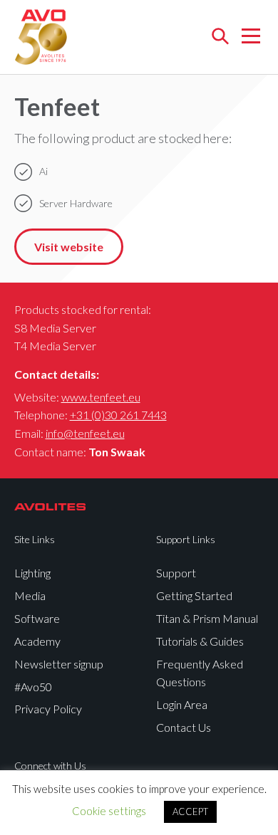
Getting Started (194, 595)
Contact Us (183, 727)
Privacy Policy (48, 708)
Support (176, 572)
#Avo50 (33, 686)
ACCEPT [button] (190, 811)
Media (30, 595)
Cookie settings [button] (109, 810)
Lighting (32, 572)
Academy (37, 641)
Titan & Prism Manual (207, 618)
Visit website (68, 246)
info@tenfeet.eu (85, 433)
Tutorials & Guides (200, 641)
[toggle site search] (220, 37)
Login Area (181, 704)
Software (37, 618)
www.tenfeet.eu (100, 397)
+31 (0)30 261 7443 (118, 414)
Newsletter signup (58, 664)
